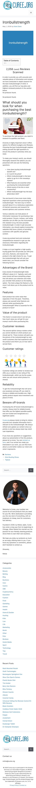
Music (5, 630)
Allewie (5, 695)
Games (5, 606)
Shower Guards (8, 692)
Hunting (5, 615)
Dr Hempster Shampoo (11, 727)
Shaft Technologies (9, 671)
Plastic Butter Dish (9, 680)
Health (5, 609)
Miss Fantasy (7, 689)
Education (6, 595)
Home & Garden (8, 612)
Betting (5, 574)
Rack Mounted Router (10, 668)
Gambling (6, 603)
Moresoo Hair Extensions (11, 712)
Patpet (5, 715)
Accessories (7, 568)
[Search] (30, 470)
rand (16, 69)
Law (4, 621)
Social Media (7, 642)
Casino (5, 586)
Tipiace (7, 460)
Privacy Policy (14, 785)
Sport (4, 645)
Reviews (8, 454)
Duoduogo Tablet (9, 724)
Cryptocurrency (8, 592)
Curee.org (6, 420)
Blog (4, 577)
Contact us (23, 785)
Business (6, 580)
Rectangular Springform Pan (12, 674)
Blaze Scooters (8, 706)
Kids (4, 618)
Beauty (5, 571)
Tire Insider (6, 683)
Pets (4, 636)
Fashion (5, 598)
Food (4, 601)
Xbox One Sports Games (11, 677)
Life (4, 624)
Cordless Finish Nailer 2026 (12, 709)
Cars (4, 583)
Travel (5, 654)
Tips (4, 651)
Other (5, 633)
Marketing (6, 627)
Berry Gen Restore (9, 686)
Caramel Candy (8, 698)
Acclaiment (6, 718)
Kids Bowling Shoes (12, 457)
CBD (4, 589)
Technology (7, 648)
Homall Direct (7, 721)
